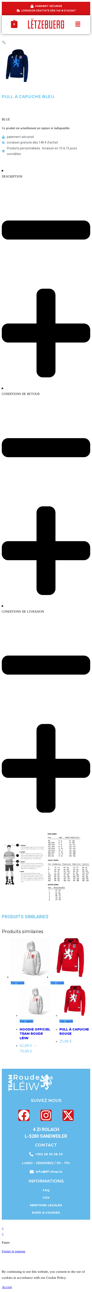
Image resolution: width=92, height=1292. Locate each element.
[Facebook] (23, 1115)
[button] (78, 24)
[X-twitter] (68, 1115)
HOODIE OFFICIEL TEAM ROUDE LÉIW (35, 1033)
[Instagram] (46, 1115)
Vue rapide (17, 983)
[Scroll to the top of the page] (3, 1222)
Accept (7, 1287)
